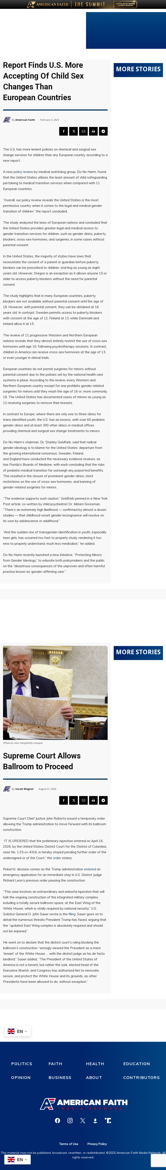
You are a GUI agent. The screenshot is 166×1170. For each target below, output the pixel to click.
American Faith (25, 119)
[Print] (93, 131)
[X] (73, 131)
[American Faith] (7, 119)
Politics (21, 1063)
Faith (55, 1063)
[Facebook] (63, 131)
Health (95, 1063)
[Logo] (83, 1103)
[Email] (83, 131)
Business (60, 1077)
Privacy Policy (97, 1144)
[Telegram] (103, 131)
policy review (23, 172)
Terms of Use (68, 1144)
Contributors (141, 1077)
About (94, 1077)
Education (136, 1063)
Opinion (21, 1077)
